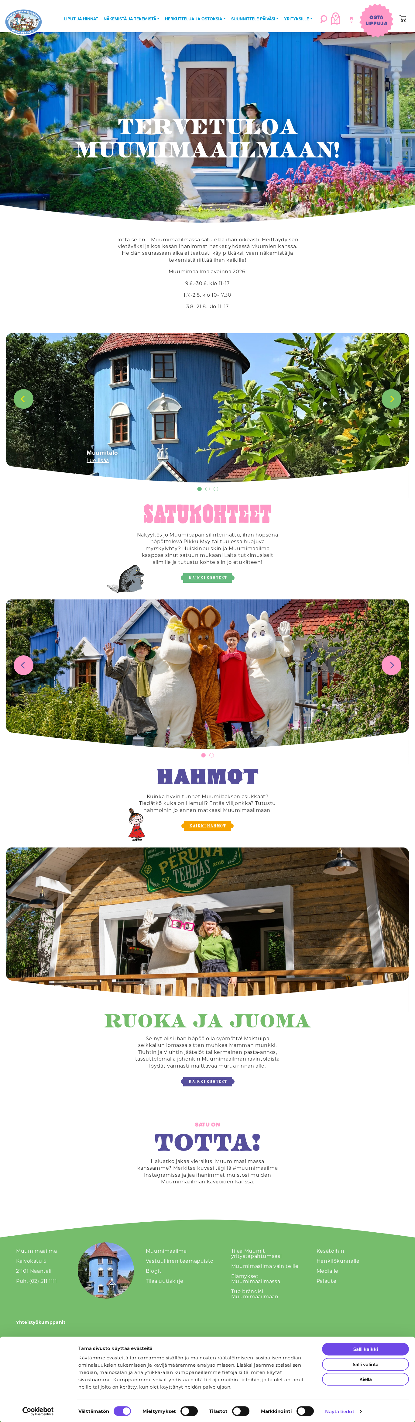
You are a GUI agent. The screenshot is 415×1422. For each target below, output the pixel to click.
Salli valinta (366, 1364)
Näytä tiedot (339, 1411)
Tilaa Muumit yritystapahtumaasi (256, 1253)
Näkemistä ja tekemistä (130, 19)
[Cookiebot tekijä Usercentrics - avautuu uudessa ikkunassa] (38, 1411)
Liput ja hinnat (81, 19)
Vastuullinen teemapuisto (180, 1261)
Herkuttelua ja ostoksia (193, 19)
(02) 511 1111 (43, 1281)
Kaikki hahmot (207, 826)
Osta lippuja (376, 20)
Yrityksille (296, 19)
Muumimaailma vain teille (265, 1266)
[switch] (189, 1411)
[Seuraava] (391, 399)
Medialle (327, 1271)
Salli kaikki (365, 1349)
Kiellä (365, 1379)
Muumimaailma (166, 1251)
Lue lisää (98, 460)
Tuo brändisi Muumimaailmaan (255, 1293)
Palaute (326, 1281)
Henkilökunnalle (338, 1261)
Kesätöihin (330, 1251)
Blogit (154, 1271)
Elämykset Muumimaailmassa (255, 1278)
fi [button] (350, 18)
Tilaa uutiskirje (164, 1281)
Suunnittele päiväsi (253, 19)
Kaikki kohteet (208, 578)
